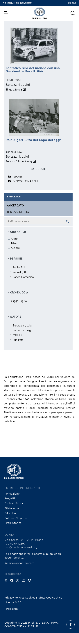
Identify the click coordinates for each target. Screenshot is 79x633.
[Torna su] (71, 624)
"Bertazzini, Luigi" (18, 212)
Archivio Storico (14, 503)
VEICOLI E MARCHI (25, 181)
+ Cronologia (18, 292)
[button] (6, 13)
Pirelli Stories (12, 522)
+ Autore (14, 316)
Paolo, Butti (19, 267)
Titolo (14, 243)
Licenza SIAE (12, 602)
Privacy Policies (14, 597)
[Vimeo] (29, 580)
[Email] (5, 580)
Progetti (9, 498)
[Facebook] (11, 580)
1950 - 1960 (20, 301)
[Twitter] (17, 580)
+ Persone (15, 258)
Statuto (41, 597)
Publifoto (18, 339)
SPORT (17, 176)
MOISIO (17, 335)
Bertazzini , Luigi (22, 325)
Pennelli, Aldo (21, 272)
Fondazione (11, 493)
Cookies (30, 597)
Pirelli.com (11, 608)
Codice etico (54, 597)
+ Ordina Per (17, 231)
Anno (14, 238)
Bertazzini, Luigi (22, 330)
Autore (15, 247)
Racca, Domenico (23, 277)
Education (10, 513)
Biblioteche (11, 508)
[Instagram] (23, 580)
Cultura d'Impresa (15, 518)
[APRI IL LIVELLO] (9, 176)
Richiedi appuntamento (19, 563)
